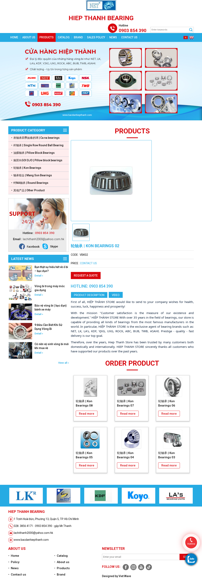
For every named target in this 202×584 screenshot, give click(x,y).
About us (28, 37)
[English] (191, 37)
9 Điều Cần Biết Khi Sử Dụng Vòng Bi (48, 326)
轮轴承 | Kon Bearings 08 (84, 403)
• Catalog (61, 556)
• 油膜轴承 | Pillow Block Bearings (33, 152)
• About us (61, 562)
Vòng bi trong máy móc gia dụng (50, 288)
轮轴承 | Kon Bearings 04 (125, 455)
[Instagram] (133, 567)
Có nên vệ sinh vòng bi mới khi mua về (52, 346)
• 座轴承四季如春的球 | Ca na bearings (35, 137)
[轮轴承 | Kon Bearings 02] (111, 180)
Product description (89, 295)
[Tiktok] (148, 567)
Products (46, 37)
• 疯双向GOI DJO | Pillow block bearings (36, 160)
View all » (63, 362)
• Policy (13, 562)
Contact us (129, 37)
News (113, 37)
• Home (13, 556)
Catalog (64, 37)
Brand (78, 37)
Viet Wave (125, 576)
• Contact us (17, 574)
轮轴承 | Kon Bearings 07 (125, 403)
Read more (86, 413)
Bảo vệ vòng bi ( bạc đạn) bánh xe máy (51, 307)
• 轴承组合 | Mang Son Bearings (31, 175)
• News (13, 568)
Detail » (39, 275)
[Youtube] (141, 567)
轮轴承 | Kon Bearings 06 (166, 403)
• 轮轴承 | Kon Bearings (26, 167)
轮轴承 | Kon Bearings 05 (84, 455)
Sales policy (96, 37)
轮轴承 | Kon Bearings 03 (166, 455)
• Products (62, 568)
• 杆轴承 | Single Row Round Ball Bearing (37, 145)
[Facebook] (125, 567)
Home (14, 37)
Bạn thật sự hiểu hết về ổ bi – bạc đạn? (51, 269)
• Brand (59, 574)
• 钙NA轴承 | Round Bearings (29, 182)
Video (116, 295)
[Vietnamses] (185, 37)
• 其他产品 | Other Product (28, 190)
